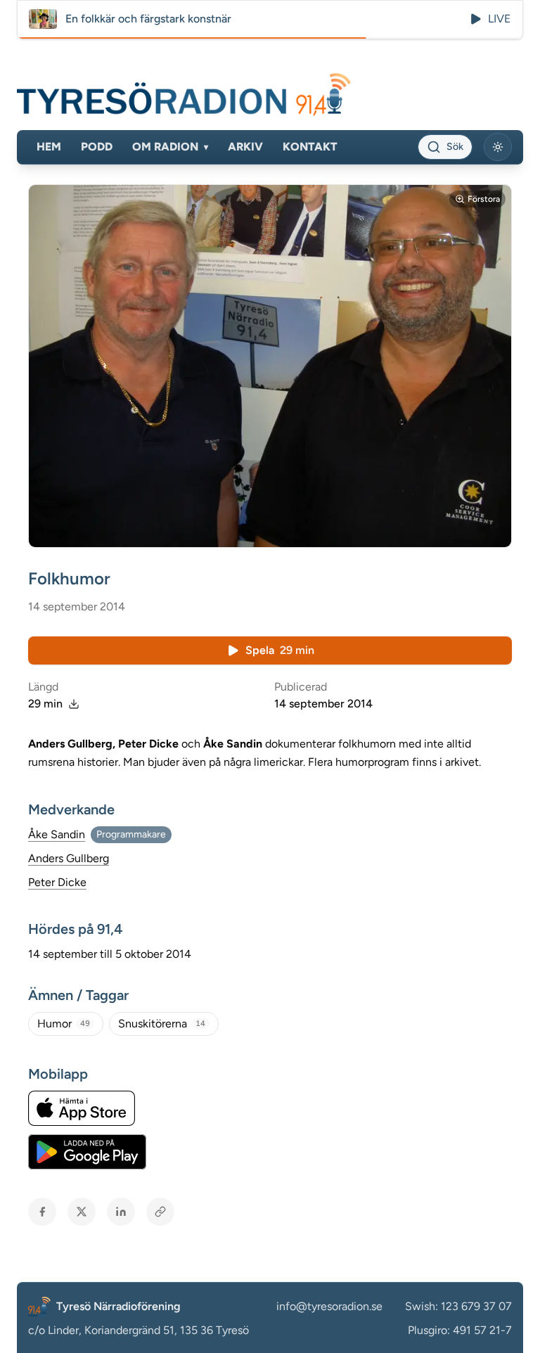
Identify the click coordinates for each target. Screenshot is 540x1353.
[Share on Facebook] (42, 1212)
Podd (96, 146)
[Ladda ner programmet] (73, 704)
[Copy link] (160, 1212)
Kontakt (310, 146)
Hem (49, 146)
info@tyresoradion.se (329, 1306)
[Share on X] (82, 1212)
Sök (454, 147)
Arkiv (245, 146)
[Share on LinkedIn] (121, 1212)
